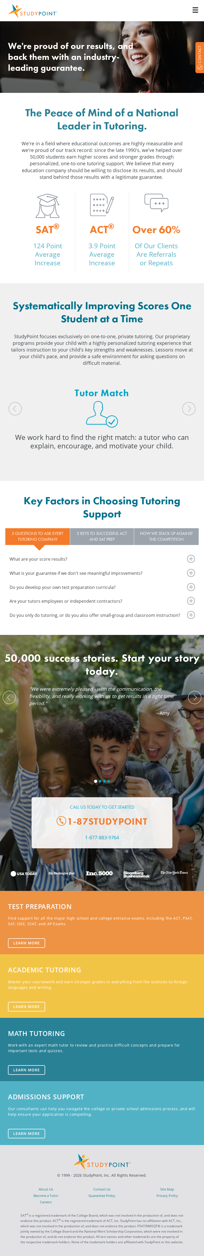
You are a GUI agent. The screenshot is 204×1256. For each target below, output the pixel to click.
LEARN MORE (26, 942)
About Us (46, 1189)
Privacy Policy (167, 1195)
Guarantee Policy (101, 1195)
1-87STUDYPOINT (107, 822)
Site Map (167, 1189)
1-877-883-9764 (102, 837)
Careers (46, 1202)
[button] (22, 425)
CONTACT (199, 54)
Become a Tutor (45, 1195)
